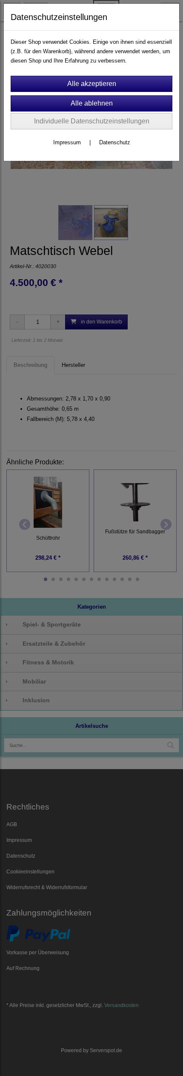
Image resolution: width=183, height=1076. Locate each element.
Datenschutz (114, 142)
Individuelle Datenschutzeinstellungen (91, 121)
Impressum (67, 142)
